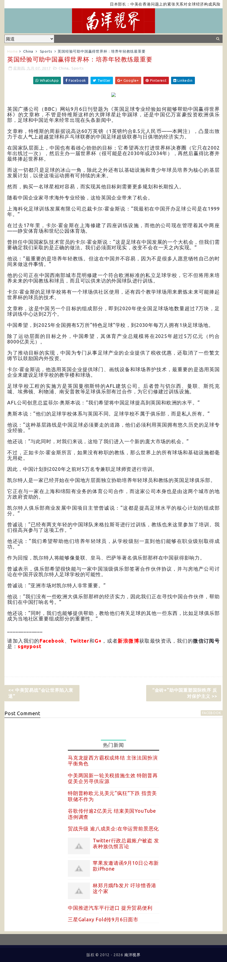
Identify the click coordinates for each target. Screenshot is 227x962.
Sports (46, 51)
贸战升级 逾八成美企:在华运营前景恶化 (113, 828)
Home (12, 51)
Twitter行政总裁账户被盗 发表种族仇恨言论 (126, 843)
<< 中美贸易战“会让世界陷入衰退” (40, 693)
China (28, 51)
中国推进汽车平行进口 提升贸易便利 (110, 907)
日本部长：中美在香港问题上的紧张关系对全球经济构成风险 (153, 4)
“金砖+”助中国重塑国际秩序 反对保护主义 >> (184, 693)
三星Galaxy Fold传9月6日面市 (103, 919)
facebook (211, 713)
